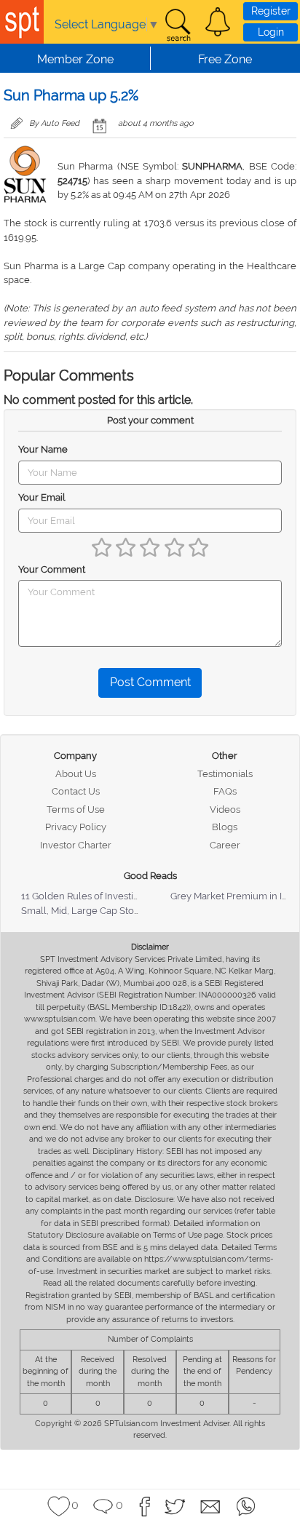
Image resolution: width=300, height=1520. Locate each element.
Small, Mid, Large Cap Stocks (85, 910)
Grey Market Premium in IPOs (234, 896)
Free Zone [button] (225, 59)
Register (271, 11)
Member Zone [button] (75, 59)
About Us (75, 773)
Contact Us (76, 791)
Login (271, 32)
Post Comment (150, 682)
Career (225, 845)
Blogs (224, 826)
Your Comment (51, 569)
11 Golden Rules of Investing (83, 896)
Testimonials (225, 773)
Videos (225, 809)
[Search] (177, 25)
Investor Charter (75, 845)
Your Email (42, 497)
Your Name (43, 449)
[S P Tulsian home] (22, 22)
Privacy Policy (75, 826)
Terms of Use (76, 809)
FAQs (225, 791)
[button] (217, 21)
